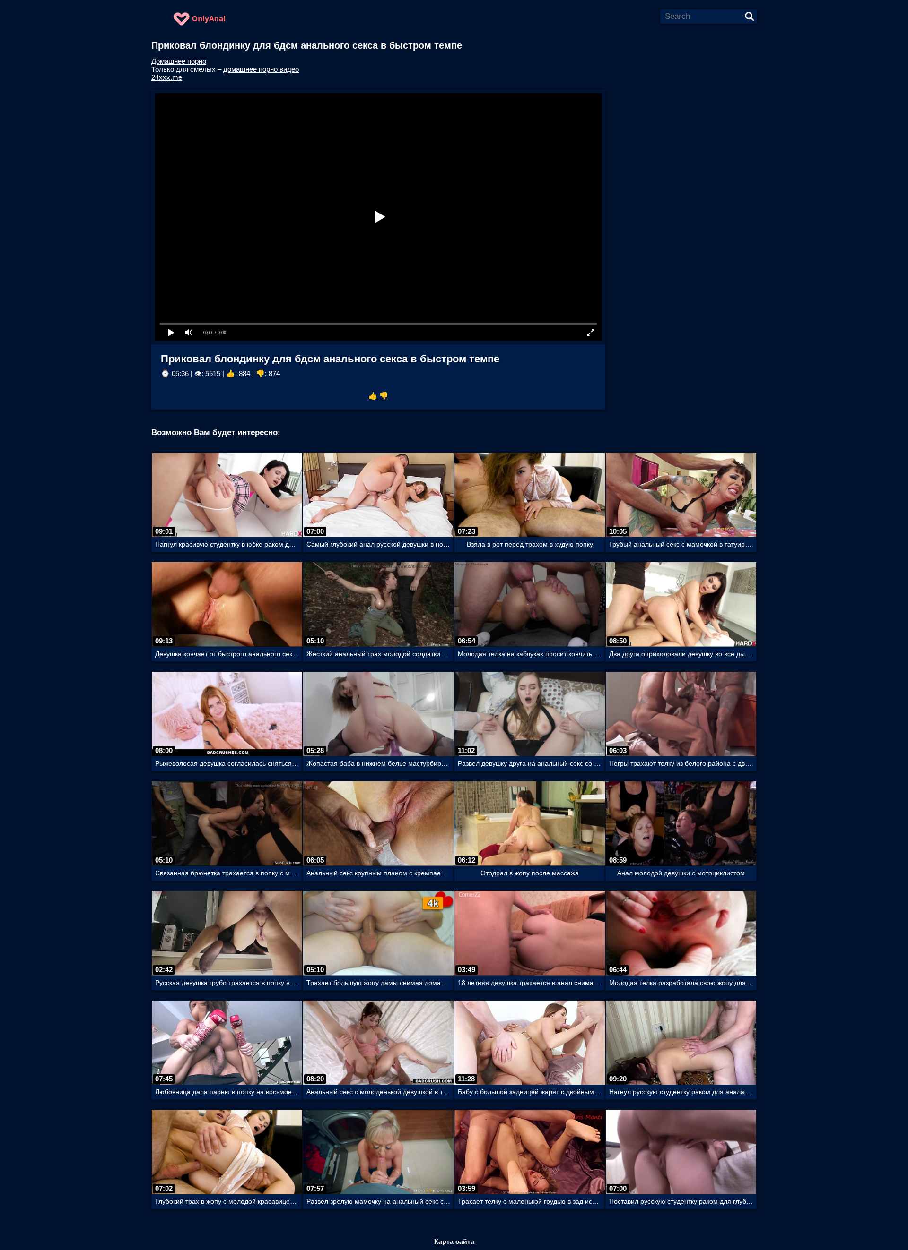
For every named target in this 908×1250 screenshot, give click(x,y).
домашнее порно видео (261, 69)
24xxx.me (166, 77)
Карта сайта (454, 1241)
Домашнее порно (178, 61)
